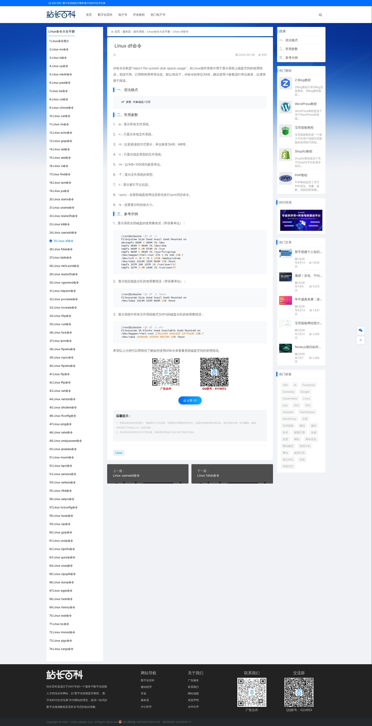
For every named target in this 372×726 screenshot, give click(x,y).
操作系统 (138, 31)
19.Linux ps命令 (59, 190)
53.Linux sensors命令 (62, 474)
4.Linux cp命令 (58, 66)
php (285, 405)
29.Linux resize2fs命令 (63, 274)
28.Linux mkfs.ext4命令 (64, 265)
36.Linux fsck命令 (60, 332)
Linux (197, 68)
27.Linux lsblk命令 (60, 257)
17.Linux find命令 (60, 174)
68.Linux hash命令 (61, 599)
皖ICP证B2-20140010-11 (177, 721)
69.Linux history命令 (62, 607)
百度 (285, 439)
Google (305, 391)
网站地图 (193, 693)
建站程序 (146, 686)
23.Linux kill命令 (59, 224)
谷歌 (302, 459)
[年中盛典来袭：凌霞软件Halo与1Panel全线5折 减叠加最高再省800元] (285, 300)
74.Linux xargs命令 (61, 648)
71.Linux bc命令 (59, 623)
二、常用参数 (288, 49)
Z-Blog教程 (303, 80)
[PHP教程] (285, 178)
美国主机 (305, 446)
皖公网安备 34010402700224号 (141, 721)
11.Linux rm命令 (59, 124)
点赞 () (191, 400)
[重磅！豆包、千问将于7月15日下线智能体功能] (285, 277)
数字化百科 (105, 14)
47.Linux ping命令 (60, 424)
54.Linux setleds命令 (62, 482)
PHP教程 (301, 175)
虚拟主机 (299, 452)
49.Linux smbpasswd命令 (65, 440)
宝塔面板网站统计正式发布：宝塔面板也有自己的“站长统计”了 (309, 323)
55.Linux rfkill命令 (60, 490)
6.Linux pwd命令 (60, 82)
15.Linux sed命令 (60, 157)
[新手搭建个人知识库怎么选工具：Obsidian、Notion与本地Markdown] (285, 253)
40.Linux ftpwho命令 (62, 365)
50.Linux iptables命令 (63, 449)
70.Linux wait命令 (60, 615)
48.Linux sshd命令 (61, 432)
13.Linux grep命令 (60, 141)
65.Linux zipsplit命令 (62, 574)
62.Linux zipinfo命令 (62, 549)
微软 (313, 425)
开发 (143, 693)
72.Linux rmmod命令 (62, 632)
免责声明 (193, 700)
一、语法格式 (288, 40)
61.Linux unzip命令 (61, 540)
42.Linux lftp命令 (60, 382)
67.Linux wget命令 (60, 590)
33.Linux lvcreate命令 (63, 307)
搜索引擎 (299, 432)
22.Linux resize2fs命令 (63, 215)
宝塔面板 (288, 425)
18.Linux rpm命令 (60, 182)
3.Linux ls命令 (58, 57)
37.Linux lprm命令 (60, 340)
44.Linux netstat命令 (62, 399)
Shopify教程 (303, 151)
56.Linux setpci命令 (61, 499)
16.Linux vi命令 (58, 166)
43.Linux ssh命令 (60, 390)
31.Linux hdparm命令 (62, 290)
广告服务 (193, 680)
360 (285, 385)
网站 (297, 439)
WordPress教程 (306, 104)
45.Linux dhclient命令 (63, 407)
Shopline (288, 412)
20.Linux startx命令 (61, 199)
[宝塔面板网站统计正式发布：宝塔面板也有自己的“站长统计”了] (285, 323)
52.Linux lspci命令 (60, 465)
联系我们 (193, 686)
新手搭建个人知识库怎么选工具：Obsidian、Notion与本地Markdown (309, 252)
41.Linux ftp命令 (59, 374)
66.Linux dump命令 (61, 582)
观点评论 (288, 459)
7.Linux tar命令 (58, 91)
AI (295, 385)
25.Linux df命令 (63, 240)
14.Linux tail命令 (59, 149)
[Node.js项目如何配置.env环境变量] (285, 348)
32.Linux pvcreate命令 (63, 299)
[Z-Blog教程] (285, 83)
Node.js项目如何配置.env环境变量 (309, 347)
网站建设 (288, 446)
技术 (285, 432)
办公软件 (146, 706)
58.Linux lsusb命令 (61, 515)
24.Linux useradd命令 (63, 232)
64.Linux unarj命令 (61, 565)
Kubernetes (290, 398)
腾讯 (285, 452)
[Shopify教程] (285, 154)
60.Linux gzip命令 (60, 532)
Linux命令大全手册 (158, 31)
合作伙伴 (193, 706)
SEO (296, 405)
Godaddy (288, 391)
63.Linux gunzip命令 (62, 557)
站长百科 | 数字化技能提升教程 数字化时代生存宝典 (78, 3)
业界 (305, 418)
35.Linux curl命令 (60, 324)
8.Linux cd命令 (58, 99)
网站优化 (311, 439)
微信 (302, 425)
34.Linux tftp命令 (60, 315)
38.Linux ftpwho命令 (62, 349)
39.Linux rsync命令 (61, 357)
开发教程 (139, 14)
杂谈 (313, 432)
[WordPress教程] (285, 107)
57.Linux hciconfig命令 (63, 507)
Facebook (308, 385)
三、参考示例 (288, 57)
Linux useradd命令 (126, 475)
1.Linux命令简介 (59, 41)
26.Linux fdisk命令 (61, 249)
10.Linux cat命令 (59, 116)
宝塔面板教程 (304, 127)
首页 (89, 14)
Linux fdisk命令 (208, 475)
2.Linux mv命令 (59, 49)
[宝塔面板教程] (285, 130)
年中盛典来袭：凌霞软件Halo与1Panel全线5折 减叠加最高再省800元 (309, 299)
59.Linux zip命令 (60, 524)
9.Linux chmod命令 (61, 107)
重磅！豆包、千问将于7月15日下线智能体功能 (309, 276)
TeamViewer (307, 412)
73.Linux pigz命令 (60, 640)
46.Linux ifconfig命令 (62, 415)
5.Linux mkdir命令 (60, 74)
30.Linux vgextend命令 (64, 282)
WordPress (289, 418)
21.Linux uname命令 (61, 207)
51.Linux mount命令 (61, 457)
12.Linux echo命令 (60, 132)
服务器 (127, 31)
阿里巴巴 (288, 466)
